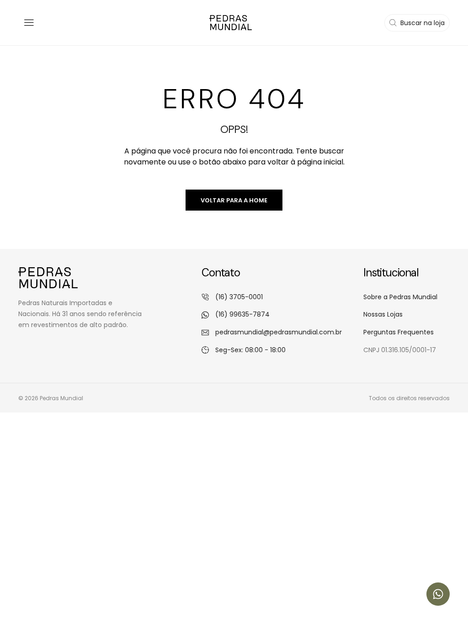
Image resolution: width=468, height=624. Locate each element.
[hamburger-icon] (28, 23)
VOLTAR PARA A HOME (234, 200)
